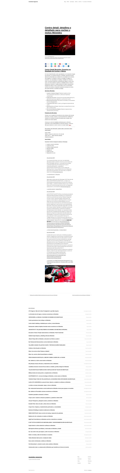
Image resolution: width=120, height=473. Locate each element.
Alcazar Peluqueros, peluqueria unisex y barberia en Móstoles (43, 400)
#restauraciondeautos (67, 226)
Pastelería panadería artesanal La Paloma (38, 394)
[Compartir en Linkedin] (67, 64)
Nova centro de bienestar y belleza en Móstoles (40, 441)
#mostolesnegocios (58, 172)
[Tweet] (52, 64)
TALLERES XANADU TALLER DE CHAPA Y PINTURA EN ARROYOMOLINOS (47, 345)
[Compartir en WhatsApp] (56, 64)
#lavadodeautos (58, 226)
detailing (56, 57)
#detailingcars (50, 226)
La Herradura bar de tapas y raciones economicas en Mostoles (43, 314)
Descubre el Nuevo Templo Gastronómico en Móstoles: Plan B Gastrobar (46, 332)
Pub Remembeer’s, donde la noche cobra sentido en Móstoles (43, 444)
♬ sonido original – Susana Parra (54, 189)
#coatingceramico (51, 224)
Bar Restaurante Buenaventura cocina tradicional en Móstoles (43, 342)
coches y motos (52, 57)
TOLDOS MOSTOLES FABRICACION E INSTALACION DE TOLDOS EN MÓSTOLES (48, 369)
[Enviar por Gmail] (56, 66)
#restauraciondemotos (52, 227)
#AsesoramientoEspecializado (54, 258)
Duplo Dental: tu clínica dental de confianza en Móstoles (42, 425)
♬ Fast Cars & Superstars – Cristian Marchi (56, 230)
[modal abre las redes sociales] (68, 66)
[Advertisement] (60, 13)
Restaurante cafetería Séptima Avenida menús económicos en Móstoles (43, 295)
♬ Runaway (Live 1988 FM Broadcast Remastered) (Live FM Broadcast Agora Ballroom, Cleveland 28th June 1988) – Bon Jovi (60, 262)
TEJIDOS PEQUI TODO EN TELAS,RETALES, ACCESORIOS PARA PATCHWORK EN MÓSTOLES (52, 379)
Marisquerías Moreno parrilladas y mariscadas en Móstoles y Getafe (45, 428)
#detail (62, 223)
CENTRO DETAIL (47, 57)
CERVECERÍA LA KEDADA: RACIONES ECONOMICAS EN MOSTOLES (46, 317)
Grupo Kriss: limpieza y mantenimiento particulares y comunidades (45, 407)
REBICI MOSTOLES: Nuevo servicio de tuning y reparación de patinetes (46, 413)
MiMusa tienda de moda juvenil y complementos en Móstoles (43, 372)
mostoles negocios (33, 1)
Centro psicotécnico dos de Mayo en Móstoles (81, 295)
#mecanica (60, 227)
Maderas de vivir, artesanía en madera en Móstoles (41, 416)
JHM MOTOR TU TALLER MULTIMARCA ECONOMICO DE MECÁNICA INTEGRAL (48, 329)
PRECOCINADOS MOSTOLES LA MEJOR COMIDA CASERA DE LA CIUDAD (47, 357)
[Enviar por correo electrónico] (52, 66)
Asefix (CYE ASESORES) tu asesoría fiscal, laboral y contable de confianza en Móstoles (49, 382)
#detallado (67, 223)
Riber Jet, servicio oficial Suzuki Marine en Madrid (40, 354)
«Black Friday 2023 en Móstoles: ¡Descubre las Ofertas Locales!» (44, 338)
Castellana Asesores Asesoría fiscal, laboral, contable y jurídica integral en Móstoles (49, 366)
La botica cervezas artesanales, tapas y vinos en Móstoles (42, 385)
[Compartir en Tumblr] (47, 66)
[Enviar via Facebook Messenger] (65, 66)
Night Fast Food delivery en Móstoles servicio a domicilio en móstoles (45, 419)
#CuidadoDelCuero (61, 255)
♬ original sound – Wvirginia (53, 174)
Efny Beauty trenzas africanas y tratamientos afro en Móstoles (43, 363)
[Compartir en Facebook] (47, 64)
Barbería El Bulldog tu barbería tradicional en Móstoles (42, 410)
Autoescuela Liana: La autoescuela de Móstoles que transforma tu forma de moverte (49, 447)
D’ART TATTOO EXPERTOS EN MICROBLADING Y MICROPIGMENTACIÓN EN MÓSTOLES (50, 422)
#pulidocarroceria (60, 224)
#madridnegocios (51, 223)
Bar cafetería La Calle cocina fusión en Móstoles (40, 360)
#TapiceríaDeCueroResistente (54, 256)
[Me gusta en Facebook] (60, 66)
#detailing (57, 223)
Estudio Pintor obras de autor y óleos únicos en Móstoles (42, 403)
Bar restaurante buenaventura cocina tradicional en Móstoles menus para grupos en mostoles (51, 388)
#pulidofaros (68, 224)
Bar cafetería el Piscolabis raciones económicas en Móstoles (43, 391)
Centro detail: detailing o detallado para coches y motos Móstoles (44, 323)
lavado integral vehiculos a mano (62, 57)
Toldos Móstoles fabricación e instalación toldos (40, 437)
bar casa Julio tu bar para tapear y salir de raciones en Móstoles (44, 431)
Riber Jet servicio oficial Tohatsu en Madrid (39, 351)
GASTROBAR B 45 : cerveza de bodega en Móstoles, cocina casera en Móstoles (48, 376)
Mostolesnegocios (50, 56)
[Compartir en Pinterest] (61, 64)
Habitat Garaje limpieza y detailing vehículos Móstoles (41, 335)
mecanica (68, 57)
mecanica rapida (47, 58)
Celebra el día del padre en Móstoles (37, 348)
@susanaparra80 (51, 158)
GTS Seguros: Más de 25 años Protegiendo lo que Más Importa (44, 311)
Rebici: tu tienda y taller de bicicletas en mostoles (40, 434)
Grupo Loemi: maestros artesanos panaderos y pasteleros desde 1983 (45, 397)
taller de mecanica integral (54, 58)
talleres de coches (61, 58)
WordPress (89, 470)
